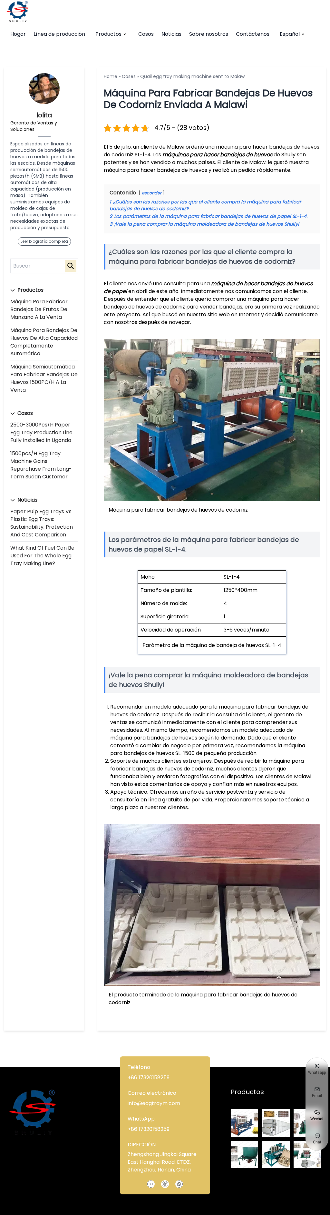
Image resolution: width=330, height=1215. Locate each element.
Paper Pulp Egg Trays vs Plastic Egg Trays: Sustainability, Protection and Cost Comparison (41, 523)
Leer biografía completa (44, 241)
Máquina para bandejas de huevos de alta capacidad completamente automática (44, 342)
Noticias (171, 34)
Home (110, 76)
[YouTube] (151, 1184)
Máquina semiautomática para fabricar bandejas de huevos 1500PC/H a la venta (44, 378)
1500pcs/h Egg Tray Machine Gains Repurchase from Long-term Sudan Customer (41, 465)
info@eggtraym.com (154, 1103)
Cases (129, 76)
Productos (108, 34)
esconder (151, 193)
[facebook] (165, 1184)
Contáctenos (252, 34)
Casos (146, 34)
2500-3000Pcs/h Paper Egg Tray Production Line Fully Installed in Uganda (41, 432)
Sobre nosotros (208, 34)
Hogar (18, 34)
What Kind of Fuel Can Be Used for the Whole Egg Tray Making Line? (42, 555)
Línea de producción (59, 34)
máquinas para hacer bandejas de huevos (217, 154)
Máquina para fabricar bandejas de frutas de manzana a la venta (39, 309)
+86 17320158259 (149, 1077)
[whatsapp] (179, 1184)
